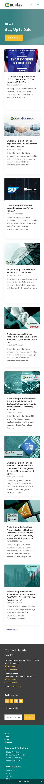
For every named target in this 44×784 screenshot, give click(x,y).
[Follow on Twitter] (16, 701)
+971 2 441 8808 (10, 682)
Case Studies (11, 770)
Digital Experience (13, 752)
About (6, 736)
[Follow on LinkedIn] (7, 701)
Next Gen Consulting (14, 758)
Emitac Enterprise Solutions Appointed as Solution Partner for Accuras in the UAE (22, 144)
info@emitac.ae (15, 686)
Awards (9, 776)
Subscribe (14, 38)
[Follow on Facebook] (11, 701)
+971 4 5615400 (10, 669)
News (20, 85)
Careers (7, 739)
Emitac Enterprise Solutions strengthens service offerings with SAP (20, 208)
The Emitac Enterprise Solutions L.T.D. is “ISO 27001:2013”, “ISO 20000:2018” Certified (21, 79)
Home (6, 734)
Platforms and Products (15, 755)
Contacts (8, 742)
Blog (8, 779)
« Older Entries (10, 630)
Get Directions (12, 667)
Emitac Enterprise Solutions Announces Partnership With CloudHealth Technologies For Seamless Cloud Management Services (20, 468)
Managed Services (13, 760)
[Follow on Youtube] (21, 701)
